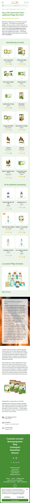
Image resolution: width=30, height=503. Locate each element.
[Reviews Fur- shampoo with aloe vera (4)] (20, 257)
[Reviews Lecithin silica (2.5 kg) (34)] (7, 108)
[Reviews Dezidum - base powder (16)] (20, 232)
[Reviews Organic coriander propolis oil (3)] (7, 177)
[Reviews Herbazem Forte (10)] (20, 86)
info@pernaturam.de (15, 474)
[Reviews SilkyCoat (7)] (20, 153)
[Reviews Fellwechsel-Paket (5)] (20, 64)
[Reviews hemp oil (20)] (7, 153)
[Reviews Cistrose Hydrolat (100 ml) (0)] (7, 209)
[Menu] (3, 2)
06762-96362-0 (15, 472)
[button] (3, 6)
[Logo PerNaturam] (15, 3)
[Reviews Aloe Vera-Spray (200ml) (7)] (7, 232)
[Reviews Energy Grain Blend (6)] (7, 130)
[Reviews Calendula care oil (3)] (20, 207)
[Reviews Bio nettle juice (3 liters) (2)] (20, 130)
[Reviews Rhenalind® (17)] (20, 108)
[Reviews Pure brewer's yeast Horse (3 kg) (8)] (20, 176)
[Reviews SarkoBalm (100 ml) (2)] (7, 255)
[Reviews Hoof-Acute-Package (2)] (7, 86)
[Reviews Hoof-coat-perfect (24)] (7, 64)
